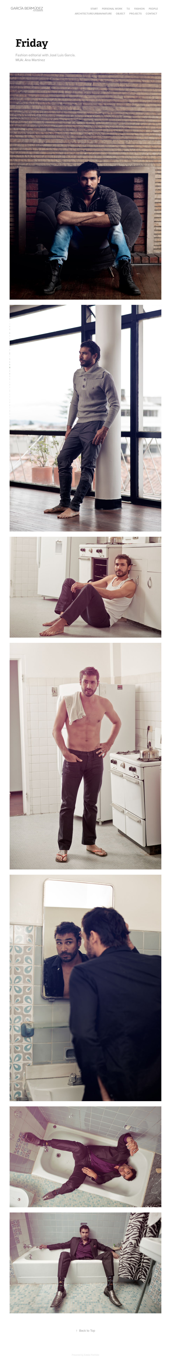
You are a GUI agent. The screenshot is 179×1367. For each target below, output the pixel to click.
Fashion (139, 8)
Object (120, 13)
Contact (151, 13)
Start (94, 8)
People (153, 8)
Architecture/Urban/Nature (93, 13)
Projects (135, 13)
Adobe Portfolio (91, 1354)
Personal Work (112, 8)
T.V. (128, 8)
